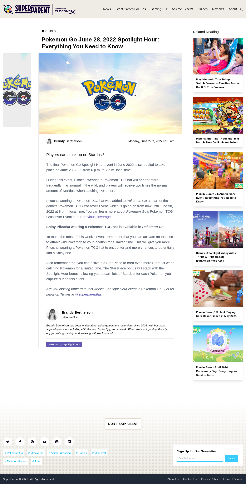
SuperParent (11, 479)
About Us (173, 479)
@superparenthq (88, 294)
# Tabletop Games (16, 461)
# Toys (36, 461)
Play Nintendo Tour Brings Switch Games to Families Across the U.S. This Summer (218, 83)
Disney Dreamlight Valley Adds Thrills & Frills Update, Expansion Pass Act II (216, 256)
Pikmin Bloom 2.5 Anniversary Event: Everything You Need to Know (216, 197)
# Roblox (81, 452)
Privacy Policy (209, 479)
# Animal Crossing (60, 452)
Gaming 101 (158, 9)
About (233, 9)
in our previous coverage (92, 217)
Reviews (218, 9)
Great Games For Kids (131, 9)
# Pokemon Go (14, 452)
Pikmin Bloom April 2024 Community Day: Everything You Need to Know (217, 371)
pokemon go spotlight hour (64, 344)
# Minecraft (99, 452)
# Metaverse (35, 452)
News (107, 9)
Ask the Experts (182, 9)
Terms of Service (233, 479)
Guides (203, 9)
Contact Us (190, 479)
